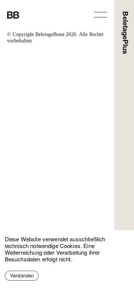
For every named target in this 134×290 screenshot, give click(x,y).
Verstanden (22, 275)
